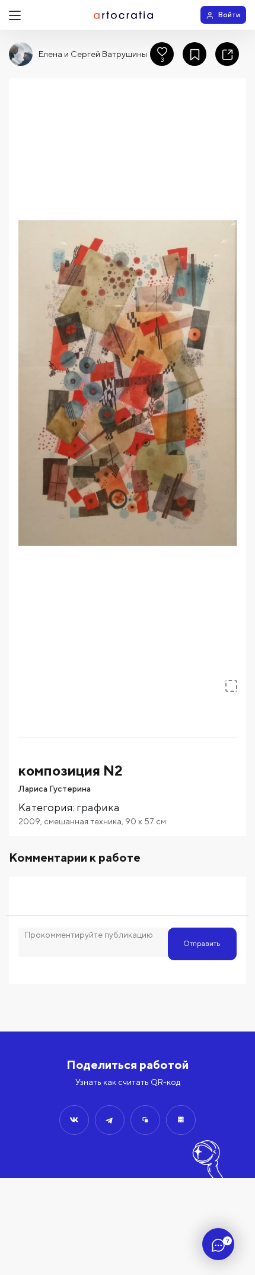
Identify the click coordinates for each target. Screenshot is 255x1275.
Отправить (202, 943)
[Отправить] (74, 1120)
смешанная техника (83, 821)
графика (98, 807)
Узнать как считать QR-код (127, 1082)
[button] (127, 383)
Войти (229, 14)
